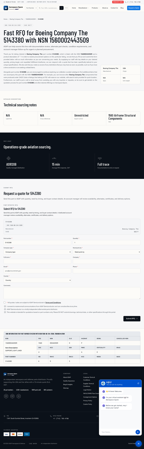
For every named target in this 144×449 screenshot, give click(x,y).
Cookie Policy (87, 404)
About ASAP (67, 377)
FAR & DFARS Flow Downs (91, 393)
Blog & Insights (67, 384)
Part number (8, 238)
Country (6, 276)
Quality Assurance (69, 381)
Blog (121, 8)
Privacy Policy (87, 400)
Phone (75, 266)
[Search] (62, 8)
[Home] (10, 374)
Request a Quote (133, 8)
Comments (7, 285)
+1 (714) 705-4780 (133, 2)
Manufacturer (83, 8)
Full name (7, 257)
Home (74, 8)
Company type (9, 248)
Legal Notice (87, 390)
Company (76, 257)
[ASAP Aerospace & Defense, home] (13, 8)
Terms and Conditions (53, 302)
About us (105, 8)
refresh (138, 383)
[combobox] (49, 8)
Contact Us (114, 8)
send (138, 432)
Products (95, 8)
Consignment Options (90, 397)
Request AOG (118, 2)
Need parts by (77, 248)
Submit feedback (133, 443)
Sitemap (66, 388)
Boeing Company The (16, 19)
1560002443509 (30, 19)
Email (6, 266)
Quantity (76, 238)
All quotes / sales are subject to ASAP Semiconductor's (34, 302)
